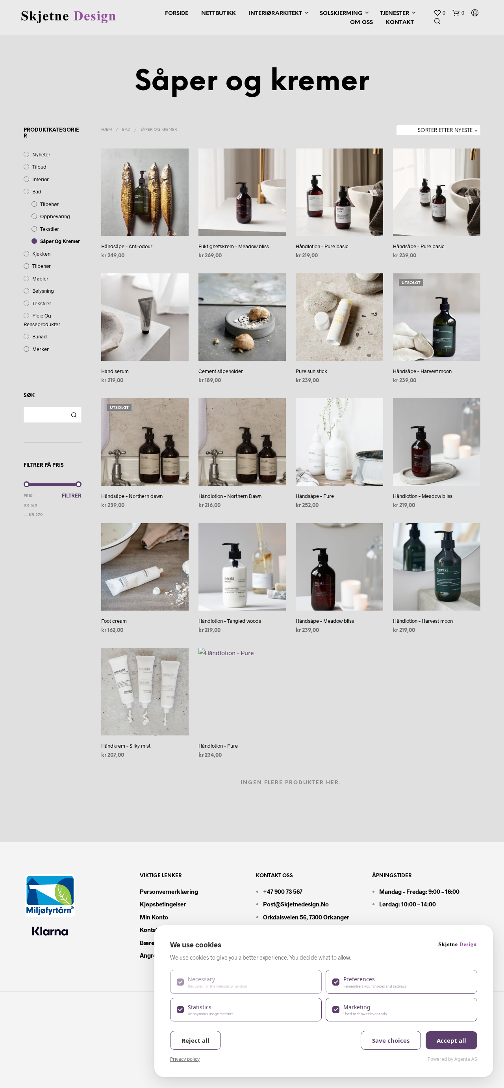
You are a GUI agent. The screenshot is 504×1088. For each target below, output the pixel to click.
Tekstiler (49, 229)
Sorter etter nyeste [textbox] (445, 130)
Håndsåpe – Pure (315, 496)
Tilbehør (49, 204)
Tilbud (39, 166)
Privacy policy (185, 1059)
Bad (36, 191)
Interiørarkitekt (275, 14)
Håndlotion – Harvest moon (423, 621)
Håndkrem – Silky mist (125, 746)
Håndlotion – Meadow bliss (422, 496)
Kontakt (400, 23)
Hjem (106, 130)
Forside (176, 14)
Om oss (361, 23)
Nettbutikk (218, 14)
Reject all (195, 1040)
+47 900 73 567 (282, 891)
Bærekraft (154, 942)
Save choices (391, 1040)
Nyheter (41, 154)
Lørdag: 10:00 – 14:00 (407, 904)
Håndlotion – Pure (218, 746)
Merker (40, 349)
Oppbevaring (55, 216)
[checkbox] (246, 981)
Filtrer (72, 496)
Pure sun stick (311, 371)
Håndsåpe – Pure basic (419, 246)
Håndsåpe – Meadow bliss (325, 621)
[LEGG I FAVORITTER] (144, 221)
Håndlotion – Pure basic (322, 246)
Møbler (40, 278)
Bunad (39, 336)
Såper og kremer (60, 241)
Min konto (154, 917)
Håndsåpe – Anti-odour (126, 246)
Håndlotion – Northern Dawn (229, 496)
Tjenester (394, 14)
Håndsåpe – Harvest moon (422, 371)
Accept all (451, 1040)
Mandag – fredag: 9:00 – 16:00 (419, 891)
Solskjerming (341, 14)
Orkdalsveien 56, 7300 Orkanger (306, 917)
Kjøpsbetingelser (163, 904)
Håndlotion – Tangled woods (229, 621)
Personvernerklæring (169, 891)
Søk (74, 415)
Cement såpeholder (220, 371)
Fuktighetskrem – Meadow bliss (233, 246)
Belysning (43, 291)
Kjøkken (41, 254)
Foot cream (114, 621)
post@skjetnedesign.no (296, 904)
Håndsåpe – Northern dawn (132, 496)
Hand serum (115, 371)
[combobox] (438, 130)
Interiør (40, 179)
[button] (439, 13)
